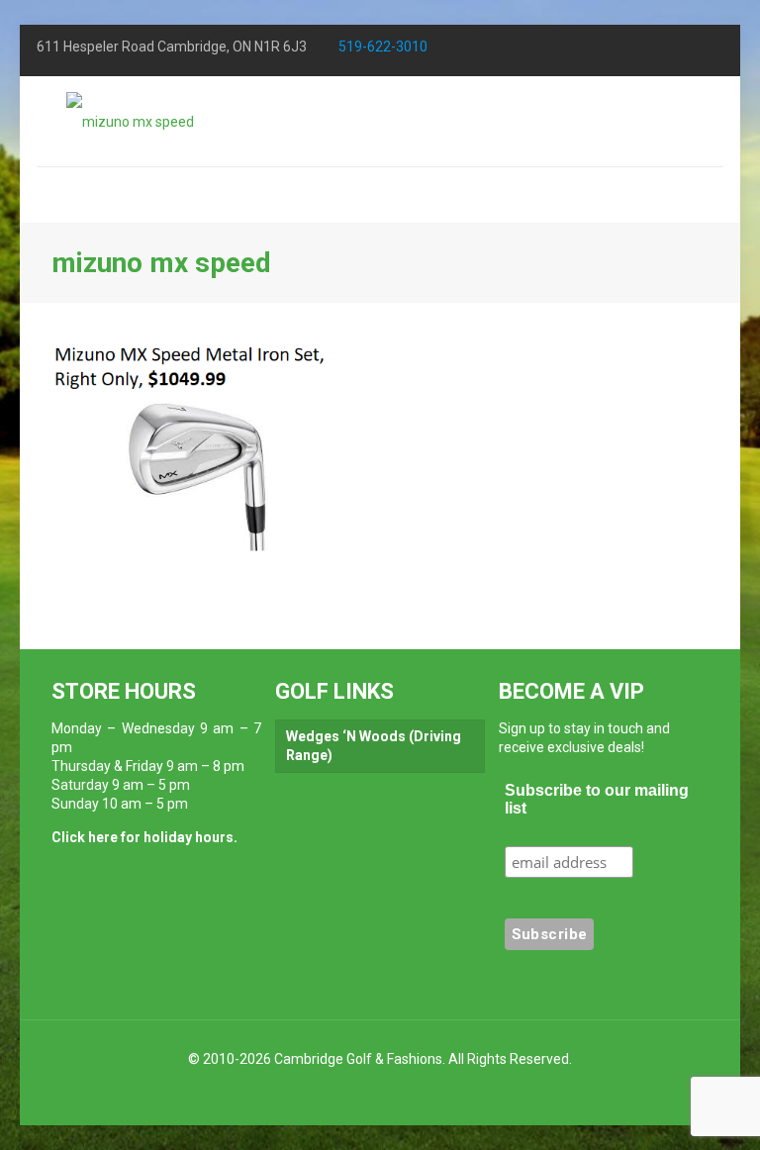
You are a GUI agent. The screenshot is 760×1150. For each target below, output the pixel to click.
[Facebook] (576, 49)
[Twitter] (619, 49)
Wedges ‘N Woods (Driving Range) (373, 745)
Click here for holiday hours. (144, 837)
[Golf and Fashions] (130, 121)
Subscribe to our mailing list (597, 799)
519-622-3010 (383, 46)
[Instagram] (661, 49)
